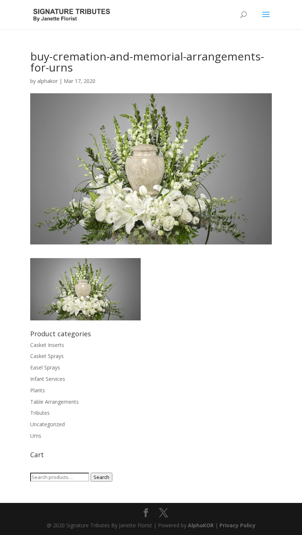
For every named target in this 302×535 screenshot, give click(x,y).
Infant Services (47, 378)
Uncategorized (47, 424)
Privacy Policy (238, 525)
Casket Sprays (47, 355)
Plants (37, 390)
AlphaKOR (201, 525)
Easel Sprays (45, 367)
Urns (35, 435)
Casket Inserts (47, 344)
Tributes (40, 412)
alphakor (47, 80)
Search (101, 477)
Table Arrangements (54, 401)
